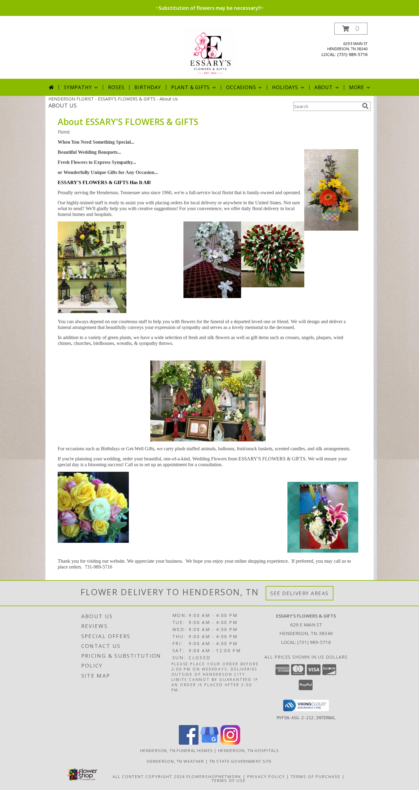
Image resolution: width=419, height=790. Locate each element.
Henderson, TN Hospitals (248, 750)
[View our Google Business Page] (209, 743)
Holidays (285, 87)
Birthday (147, 87)
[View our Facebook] (188, 743)
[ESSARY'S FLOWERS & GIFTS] (209, 51)
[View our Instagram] (230, 743)
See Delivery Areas (299, 593)
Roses (116, 87)
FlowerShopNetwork (213, 776)
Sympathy (78, 87)
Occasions (241, 87)
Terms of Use (229, 780)
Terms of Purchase (315, 776)
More (356, 87)
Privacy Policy (266, 776)
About (323, 87)
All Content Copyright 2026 (149, 776)
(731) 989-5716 (352, 54)
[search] (365, 106)
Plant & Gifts (190, 87)
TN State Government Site (241, 761)
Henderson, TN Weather (175, 761)
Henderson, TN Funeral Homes (176, 750)
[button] (350, 29)
